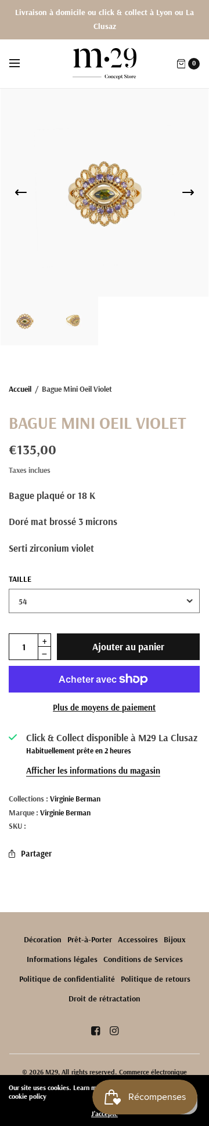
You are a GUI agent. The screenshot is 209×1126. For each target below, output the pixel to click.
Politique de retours (155, 979)
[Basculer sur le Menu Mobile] (22, 63)
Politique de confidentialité (67, 979)
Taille (20, 579)
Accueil (20, 388)
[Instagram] (114, 1031)
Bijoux (175, 939)
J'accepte (104, 1113)
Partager (36, 853)
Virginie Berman (75, 798)
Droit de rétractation (104, 998)
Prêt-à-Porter (89, 939)
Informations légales (62, 959)
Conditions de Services (143, 959)
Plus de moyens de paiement (104, 707)
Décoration (43, 939)
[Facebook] (95, 1031)
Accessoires (138, 939)
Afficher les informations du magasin (93, 770)
